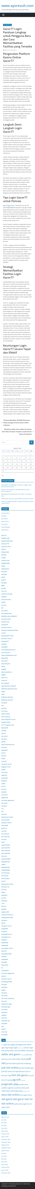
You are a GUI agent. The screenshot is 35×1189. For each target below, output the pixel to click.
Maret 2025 (4, 1164)
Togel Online (5, 530)
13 (17, 461)
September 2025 (6, 1148)
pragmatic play (9, 1084)
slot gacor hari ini (23, 1099)
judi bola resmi (6, 1059)
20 (17, 464)
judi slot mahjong (24, 1063)
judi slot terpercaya (25, 1068)
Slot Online (4, 524)
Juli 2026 (3, 1120)
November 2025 (5, 1142)
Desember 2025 (5, 1139)
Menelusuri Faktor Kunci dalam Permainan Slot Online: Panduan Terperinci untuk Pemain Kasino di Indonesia (17, 431)
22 (26, 464)
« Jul (2, 475)
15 (26, 461)
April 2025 (4, 1162)
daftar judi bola (15, 1050)
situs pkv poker (26, 1091)
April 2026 (4, 1128)
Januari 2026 (4, 1136)
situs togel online (26, 1095)
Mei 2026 (4, 1125)
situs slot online (10, 1094)
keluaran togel (6, 1075)
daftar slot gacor (10, 1054)
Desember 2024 (5, 1173)
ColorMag (4, 1186)
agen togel (5, 1048)
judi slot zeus (6, 1071)
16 (31, 461)
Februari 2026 (5, 1134)
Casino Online (5, 513)
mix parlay (8, 1080)
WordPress (13, 1186)
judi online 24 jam (19, 1059)
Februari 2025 (5, 1167)
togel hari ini (27, 1104)
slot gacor (6, 1099)
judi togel (15, 1071)
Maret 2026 (4, 1131)
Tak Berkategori (7, 25)
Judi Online (4, 518)
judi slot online (9, 1067)
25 (7, 467)
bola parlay (5, 1050)
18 (7, 464)
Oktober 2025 (5, 1145)
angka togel (13, 1048)
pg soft (17, 1079)
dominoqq (22, 1054)
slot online (7, 1103)
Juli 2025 (3, 1153)
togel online (5, 1107)
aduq (2, 1044)
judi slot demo (11, 1063)
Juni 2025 (4, 1156)
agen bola (7, 1045)
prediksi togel (6, 1088)
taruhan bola (18, 1104)
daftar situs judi (27, 1050)
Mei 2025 (4, 1159)
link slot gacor (20, 1075)
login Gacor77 (11, 207)
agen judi (15, 1044)
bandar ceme (21, 1048)
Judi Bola (3, 516)
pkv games (23, 1080)
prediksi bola (23, 1084)
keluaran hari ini (25, 1071)
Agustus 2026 (5, 1117)
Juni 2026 (4, 1122)
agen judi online (25, 1044)
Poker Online (5, 521)
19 (12, 464)
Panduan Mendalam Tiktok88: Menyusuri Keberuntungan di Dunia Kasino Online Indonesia (16, 422)
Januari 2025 (4, 1170)
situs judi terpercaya (14, 1091)
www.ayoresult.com (17, 5)
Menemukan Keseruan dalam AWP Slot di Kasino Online (17, 498)
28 (21, 467)
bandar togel (28, 1048)
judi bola (28, 1054)
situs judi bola (16, 1088)
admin (15, 50)
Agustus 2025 (5, 1150)
